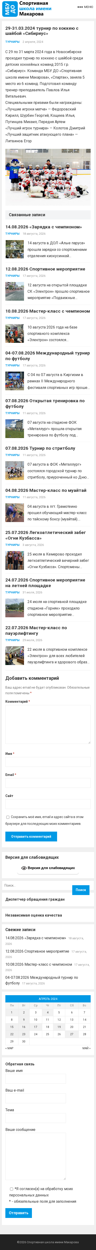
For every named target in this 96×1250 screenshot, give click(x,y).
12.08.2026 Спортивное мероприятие (45, 269)
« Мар (9, 1048)
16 (23, 1027)
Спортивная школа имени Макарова (53, 1242)
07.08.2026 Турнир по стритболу (40, 448)
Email (10, 775)
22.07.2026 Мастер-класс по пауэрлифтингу (36, 630)
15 (12, 1027)
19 (59, 1027)
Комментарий (17, 701)
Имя (9, 754)
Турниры (12, 42)
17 (35, 1027)
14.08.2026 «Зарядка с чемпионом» (43, 227)
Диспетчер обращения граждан (35, 899)
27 (71, 1034)
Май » (86, 1048)
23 (23, 1034)
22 (12, 1034)
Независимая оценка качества (33, 915)
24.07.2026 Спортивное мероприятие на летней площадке (45, 582)
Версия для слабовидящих (51, 868)
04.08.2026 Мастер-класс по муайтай (45, 490)
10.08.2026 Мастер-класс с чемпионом (47, 311)
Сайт (9, 796)
